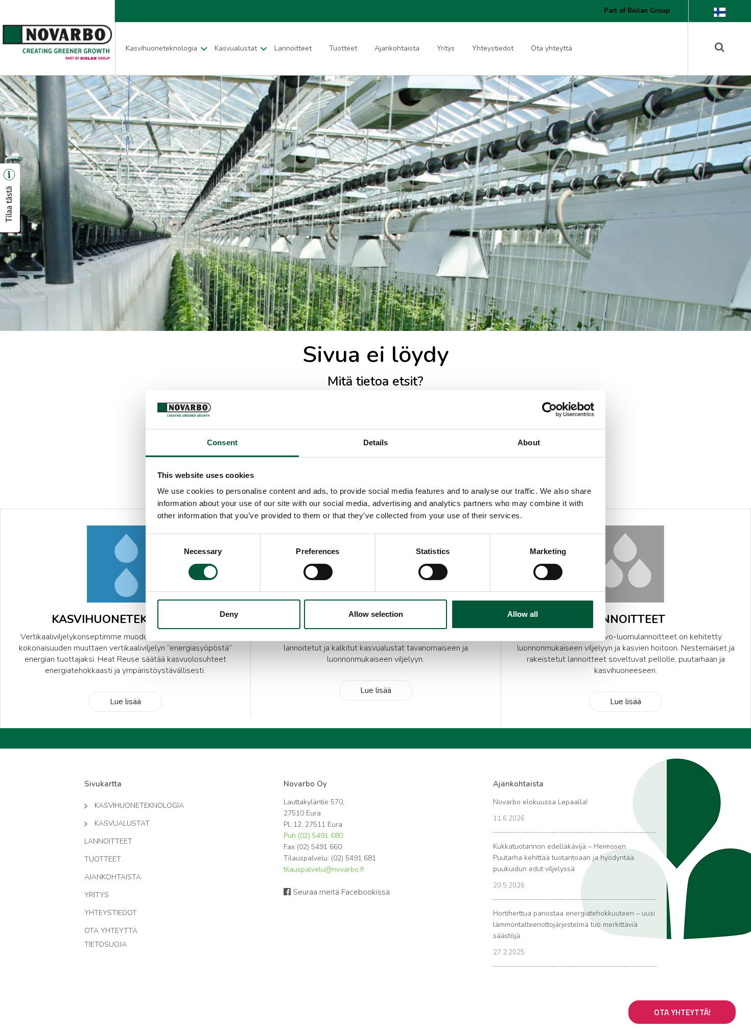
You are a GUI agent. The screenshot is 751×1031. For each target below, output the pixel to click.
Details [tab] (375, 442)
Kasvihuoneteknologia (161, 48)
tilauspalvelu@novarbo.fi (324, 869)
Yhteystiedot (492, 48)
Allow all (522, 614)
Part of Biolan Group (637, 10)
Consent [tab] (222, 442)
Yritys (446, 48)
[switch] (318, 572)
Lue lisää (125, 701)
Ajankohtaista (396, 48)
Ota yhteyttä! (682, 1012)
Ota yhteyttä (551, 48)
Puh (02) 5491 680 (313, 836)
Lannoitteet (293, 48)
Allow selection (375, 614)
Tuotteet (343, 48)
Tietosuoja (105, 944)
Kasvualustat (236, 48)
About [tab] (529, 442)
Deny (229, 614)
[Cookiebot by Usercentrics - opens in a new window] (549, 409)
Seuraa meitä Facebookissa (340, 892)
